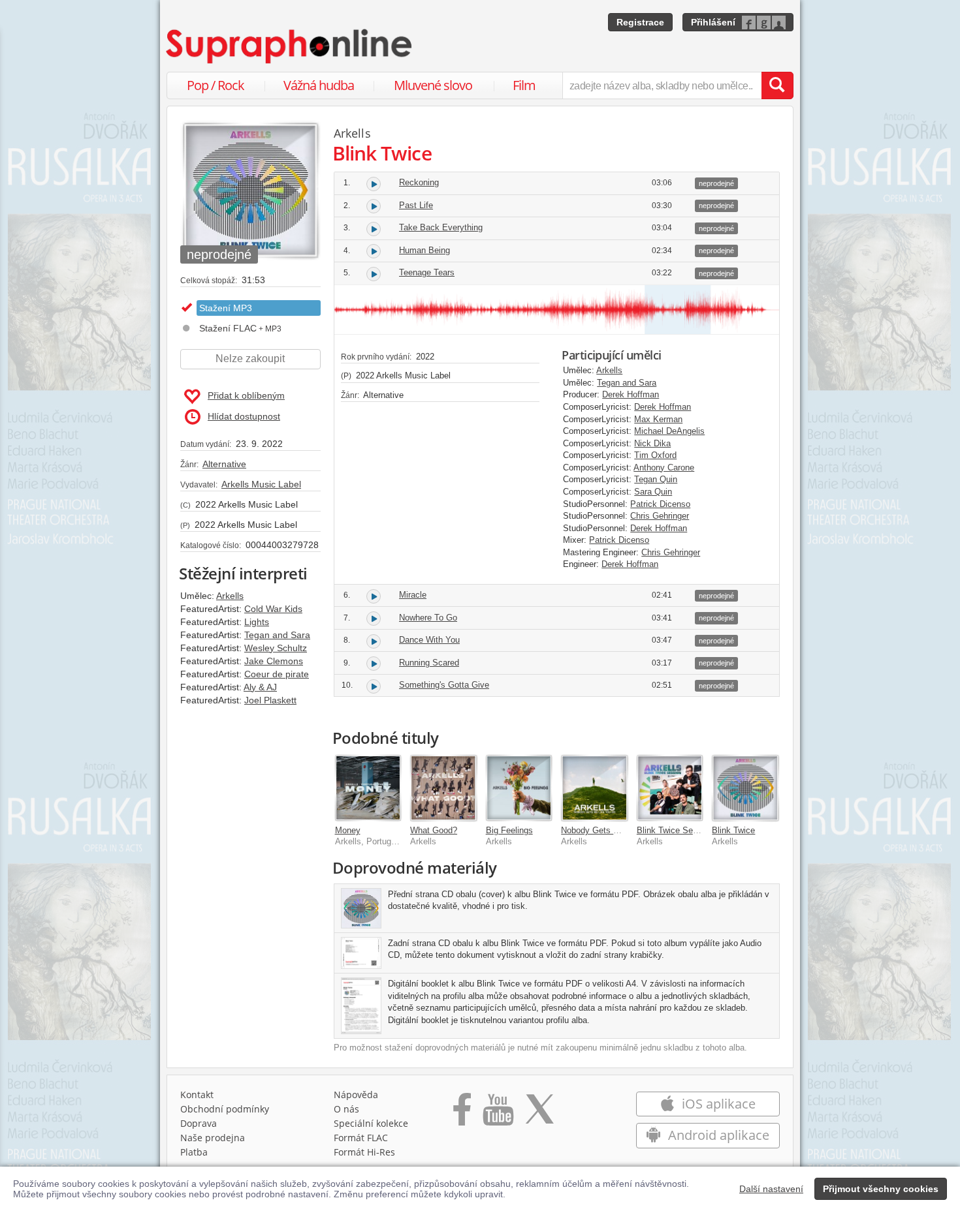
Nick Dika (652, 443)
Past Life (416, 205)
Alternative (224, 464)
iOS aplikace (717, 1103)
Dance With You (429, 640)
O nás (346, 1109)
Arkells (230, 595)
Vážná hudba (318, 85)
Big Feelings (509, 830)
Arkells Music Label (261, 484)
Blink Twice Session (675, 830)
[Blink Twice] (745, 788)
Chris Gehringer (659, 516)
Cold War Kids (273, 609)
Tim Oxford (655, 455)
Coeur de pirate (276, 674)
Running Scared (429, 662)
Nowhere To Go (428, 617)
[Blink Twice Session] (670, 788)
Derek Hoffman (630, 394)
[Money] (368, 788)
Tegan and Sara (277, 635)
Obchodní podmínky (224, 1109)
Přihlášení (713, 22)
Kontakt (197, 1094)
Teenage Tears (427, 272)
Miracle (412, 595)
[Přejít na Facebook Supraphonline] (462, 1114)
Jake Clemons (273, 661)
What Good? (433, 830)
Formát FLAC (361, 1137)
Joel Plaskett (270, 700)
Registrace (640, 22)
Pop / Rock (215, 85)
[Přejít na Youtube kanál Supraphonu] (497, 1114)
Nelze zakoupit (250, 358)
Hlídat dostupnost (244, 416)
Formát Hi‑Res (364, 1152)
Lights (256, 622)
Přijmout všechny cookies (880, 1189)
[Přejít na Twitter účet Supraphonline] (539, 1114)
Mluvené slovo (433, 85)
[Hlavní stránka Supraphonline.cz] (290, 46)
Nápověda (356, 1094)
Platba (194, 1152)
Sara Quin (653, 492)
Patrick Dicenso (660, 504)
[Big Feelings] (519, 788)
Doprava (198, 1123)
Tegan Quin (655, 479)
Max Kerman (658, 419)
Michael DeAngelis (669, 431)
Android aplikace (717, 1135)
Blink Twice (733, 830)
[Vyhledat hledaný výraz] (777, 85)
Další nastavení (771, 1189)
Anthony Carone (663, 467)
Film (524, 85)
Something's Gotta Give (444, 685)
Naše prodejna (212, 1137)
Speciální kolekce (371, 1123)
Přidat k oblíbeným (246, 395)
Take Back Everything (441, 227)
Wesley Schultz (275, 648)
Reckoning (419, 182)
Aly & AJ (260, 687)
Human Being (424, 250)
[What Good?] (443, 788)
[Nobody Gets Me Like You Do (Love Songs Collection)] (594, 788)
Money (347, 830)
